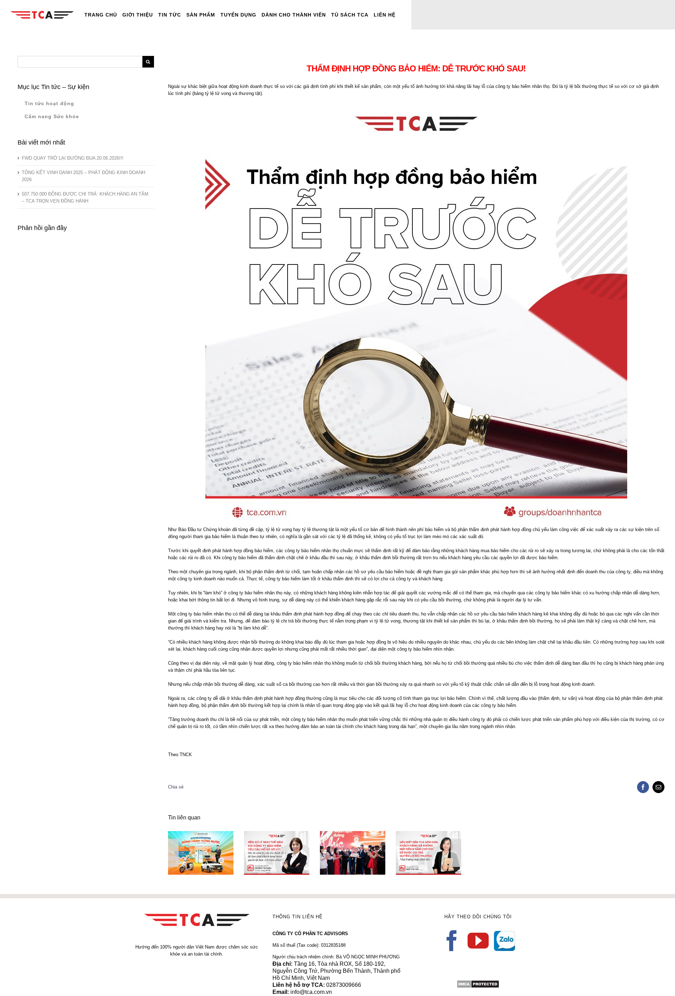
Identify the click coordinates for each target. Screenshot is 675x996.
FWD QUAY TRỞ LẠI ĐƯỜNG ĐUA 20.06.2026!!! (72, 158)
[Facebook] (451, 940)
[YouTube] (478, 940)
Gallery (211, 835)
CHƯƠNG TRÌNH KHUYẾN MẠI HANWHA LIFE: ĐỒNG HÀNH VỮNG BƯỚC (190, 835)
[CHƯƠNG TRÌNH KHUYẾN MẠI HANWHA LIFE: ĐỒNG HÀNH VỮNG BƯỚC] (200, 853)
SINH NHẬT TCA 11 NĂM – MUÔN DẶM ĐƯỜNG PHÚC (342, 841)
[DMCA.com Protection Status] (478, 983)
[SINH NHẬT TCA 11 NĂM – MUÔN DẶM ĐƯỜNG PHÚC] (352, 853)
